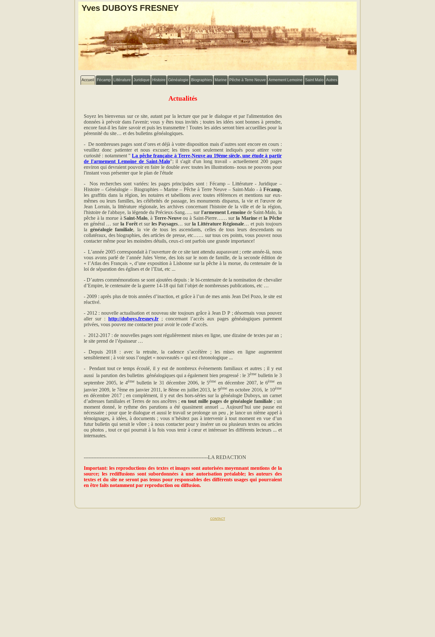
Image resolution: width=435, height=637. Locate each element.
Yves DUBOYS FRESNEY (130, 8)
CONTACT (217, 518)
